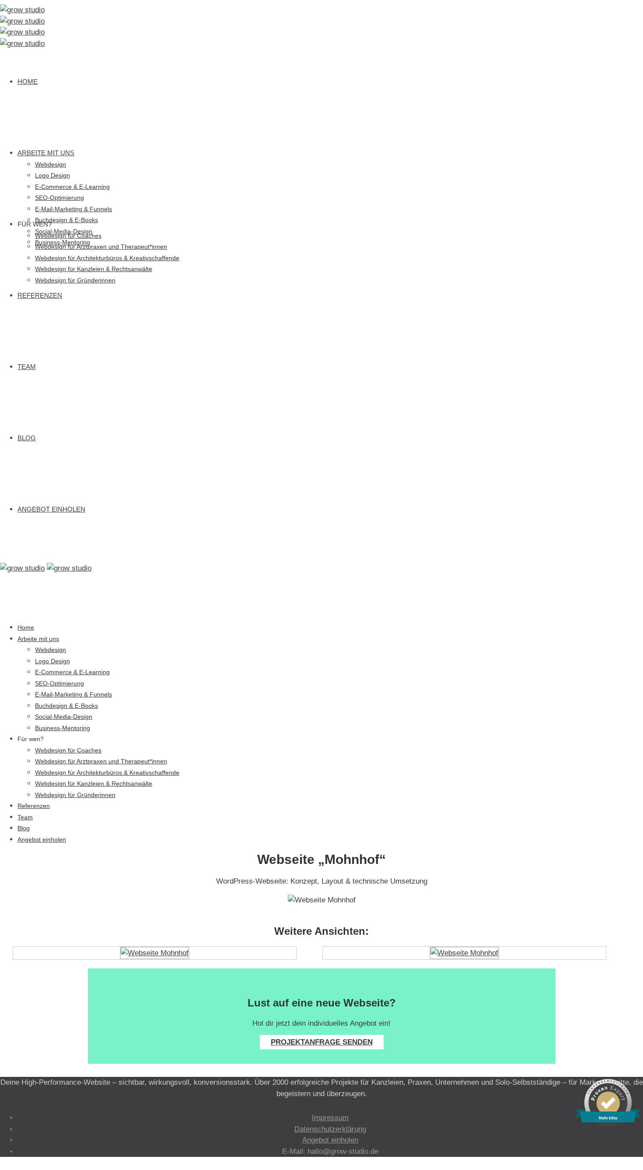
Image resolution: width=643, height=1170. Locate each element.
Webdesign (50, 164)
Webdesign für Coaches (68, 235)
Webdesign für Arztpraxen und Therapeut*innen (101, 246)
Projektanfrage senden (322, 1042)
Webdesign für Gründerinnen (75, 280)
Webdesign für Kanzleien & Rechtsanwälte (93, 268)
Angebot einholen (51, 509)
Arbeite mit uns (45, 153)
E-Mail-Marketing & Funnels (73, 208)
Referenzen (39, 295)
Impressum (330, 1118)
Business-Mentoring (62, 727)
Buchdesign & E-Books (66, 219)
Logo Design (52, 175)
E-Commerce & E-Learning (72, 186)
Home (27, 81)
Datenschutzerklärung (330, 1129)
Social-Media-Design (63, 716)
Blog (26, 438)
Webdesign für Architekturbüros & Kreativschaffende (107, 257)
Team (26, 366)
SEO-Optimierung (59, 197)
